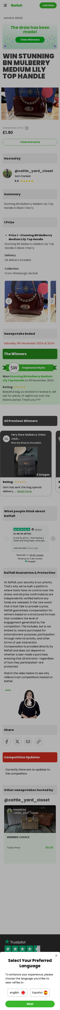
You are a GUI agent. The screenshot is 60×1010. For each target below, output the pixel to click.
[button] (17, 993)
